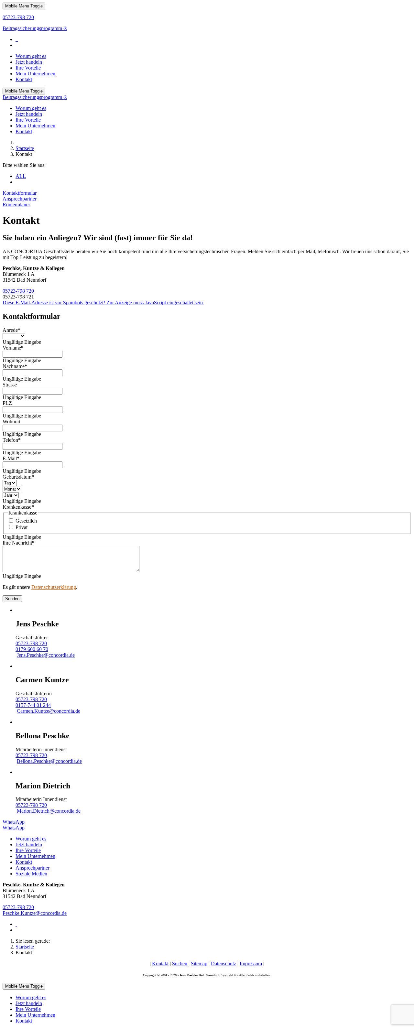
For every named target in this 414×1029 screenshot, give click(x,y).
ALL (21, 176)
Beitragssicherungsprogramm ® (35, 28)
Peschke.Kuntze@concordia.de (35, 913)
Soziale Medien (31, 873)
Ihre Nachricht (19, 543)
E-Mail (11, 458)
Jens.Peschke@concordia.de (46, 655)
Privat (21, 527)
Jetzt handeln (29, 844)
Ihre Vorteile (28, 850)
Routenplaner (16, 204)
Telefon (12, 440)
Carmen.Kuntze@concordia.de (48, 711)
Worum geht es (31, 838)
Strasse (10, 384)
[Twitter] (17, 39)
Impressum (251, 963)
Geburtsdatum (18, 477)
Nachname (15, 366)
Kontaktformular (20, 193)
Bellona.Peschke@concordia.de (49, 761)
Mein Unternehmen (35, 856)
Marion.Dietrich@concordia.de (49, 811)
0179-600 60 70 (32, 649)
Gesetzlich (26, 521)
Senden (12, 598)
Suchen (179, 963)
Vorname (13, 348)
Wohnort (11, 421)
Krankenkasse (18, 507)
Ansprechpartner (20, 198)
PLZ (7, 403)
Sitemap (199, 963)
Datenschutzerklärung (53, 587)
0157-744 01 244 (33, 705)
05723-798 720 (18, 17)
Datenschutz (223, 963)
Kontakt (24, 862)
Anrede (11, 330)
